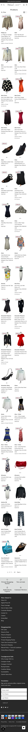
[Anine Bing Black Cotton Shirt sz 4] (21, 492)
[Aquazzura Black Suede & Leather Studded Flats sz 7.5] (21, 548)
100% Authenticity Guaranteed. (14, 1)
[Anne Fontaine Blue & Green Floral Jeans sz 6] (21, 519)
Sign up (5, 703)
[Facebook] (1, 707)
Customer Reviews (6, 610)
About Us (4, 600)
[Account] (23, 4)
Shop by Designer (6, 635)
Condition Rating (5, 669)
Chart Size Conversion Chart (9, 642)
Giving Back (4, 618)
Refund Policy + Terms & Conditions (11, 647)
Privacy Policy (4, 722)
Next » (19, 572)
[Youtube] (5, 707)
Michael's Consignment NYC (11, 726)
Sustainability (5, 672)
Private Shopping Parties (8, 640)
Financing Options (6, 637)
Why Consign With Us (7, 659)
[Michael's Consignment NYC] (14, 5)
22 (14, 572)
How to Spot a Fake (6, 608)
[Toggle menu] (1, 4)
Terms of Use (11, 722)
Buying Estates (5, 666)
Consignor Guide (5, 661)
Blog (2, 621)
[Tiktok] (7, 707)
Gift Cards (4, 629)
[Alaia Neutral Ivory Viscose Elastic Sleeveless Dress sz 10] (7, 243)
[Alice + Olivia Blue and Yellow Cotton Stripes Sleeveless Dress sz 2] (7, 434)
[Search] (4, 4)
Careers (3, 615)
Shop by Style (5, 632)
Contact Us (4, 613)
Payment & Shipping (7, 645)
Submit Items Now (6, 674)
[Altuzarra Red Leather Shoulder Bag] (21, 465)
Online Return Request (7, 650)
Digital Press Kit (5, 603)
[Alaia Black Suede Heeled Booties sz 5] (21, 150)
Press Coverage (5, 605)
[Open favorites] (23, 727)
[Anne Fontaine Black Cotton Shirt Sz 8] (7, 519)
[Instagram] (3, 707)
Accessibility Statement (21, 722)
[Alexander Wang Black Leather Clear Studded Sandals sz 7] (7, 375)
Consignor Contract (6, 664)
